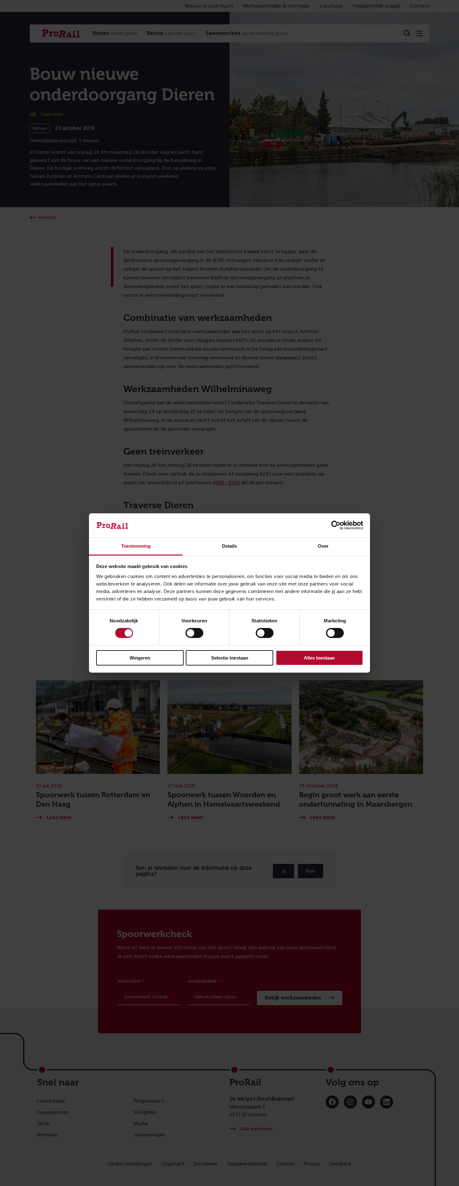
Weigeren (140, 657)
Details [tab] (229, 546)
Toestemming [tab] (136, 546)
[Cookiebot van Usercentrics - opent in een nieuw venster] (335, 525)
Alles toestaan (319, 657)
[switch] (194, 633)
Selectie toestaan (229, 657)
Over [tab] (323, 546)
